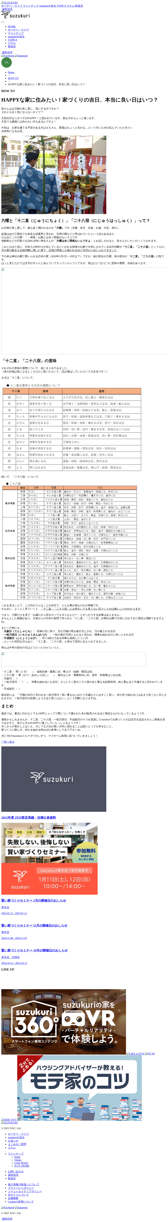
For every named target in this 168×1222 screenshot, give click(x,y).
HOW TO (13, 78)
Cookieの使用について (21, 1201)
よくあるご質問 (17, 1144)
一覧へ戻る (7, 741)
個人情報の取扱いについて (23, 1184)
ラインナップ (16, 33)
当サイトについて (18, 1194)
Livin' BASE (21, 1163)
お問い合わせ (16, 1171)
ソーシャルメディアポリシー (25, 1191)
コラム (12, 43)
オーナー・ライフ (18, 29)
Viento (17, 1160)
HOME (12, 26)
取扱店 (12, 46)
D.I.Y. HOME (21, 1165)
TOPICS (12, 39)
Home (11, 72)
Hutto (17, 1157)
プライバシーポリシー (21, 1188)
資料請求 (13, 1175)
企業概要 (13, 1198)
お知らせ (13, 1140)
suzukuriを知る (16, 36)
